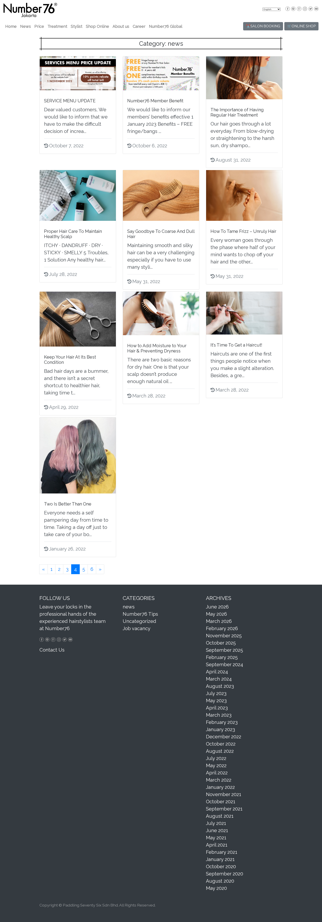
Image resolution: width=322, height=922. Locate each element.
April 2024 (217, 672)
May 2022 (216, 765)
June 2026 (217, 607)
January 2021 (220, 859)
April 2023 (217, 708)
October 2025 (221, 643)
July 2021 (216, 823)
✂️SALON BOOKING (263, 26)
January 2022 (220, 787)
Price (39, 26)
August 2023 (220, 686)
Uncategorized (139, 621)
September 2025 (224, 650)
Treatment (57, 26)
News (25, 26)
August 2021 (220, 816)
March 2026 (219, 621)
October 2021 (220, 801)
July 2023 (216, 693)
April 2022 (217, 773)
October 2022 (220, 744)
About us (121, 26)
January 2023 (220, 729)
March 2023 (219, 715)
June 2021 (217, 830)
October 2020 (221, 866)
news (128, 607)
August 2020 (220, 881)
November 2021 (223, 794)
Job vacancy (136, 628)
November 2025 (224, 635)
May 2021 (216, 837)
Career (139, 26)
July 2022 (216, 758)
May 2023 (216, 700)
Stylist (76, 26)
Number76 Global (165, 26)
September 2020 (224, 874)
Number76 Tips (140, 614)
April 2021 (216, 845)
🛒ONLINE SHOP (301, 26)
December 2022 (223, 736)
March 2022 (218, 780)
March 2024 (219, 679)
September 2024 (224, 664)
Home (11, 26)
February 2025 (222, 657)
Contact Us (51, 650)
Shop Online (97, 26)
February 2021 (221, 852)
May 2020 (216, 888)
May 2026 (216, 614)
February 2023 (222, 722)
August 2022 (220, 751)
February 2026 (222, 628)
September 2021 (224, 809)
